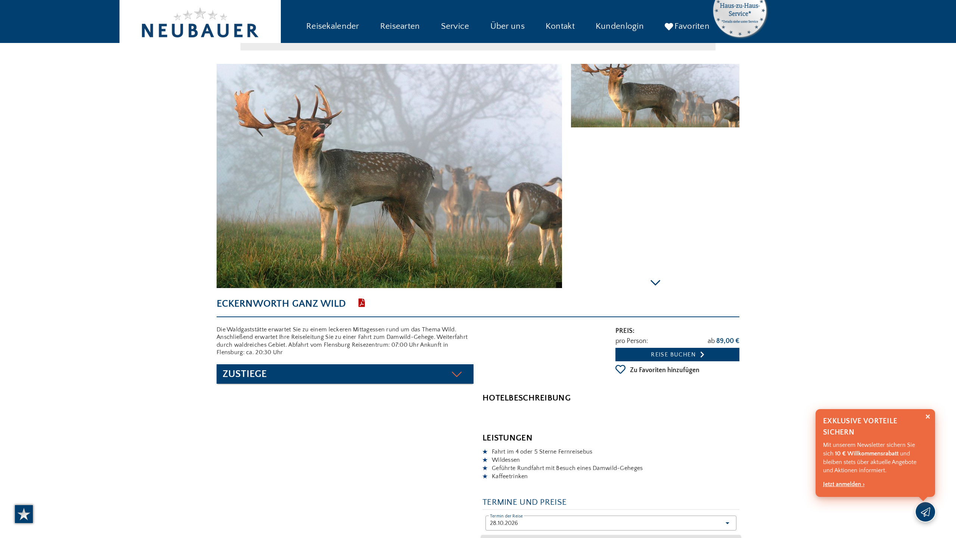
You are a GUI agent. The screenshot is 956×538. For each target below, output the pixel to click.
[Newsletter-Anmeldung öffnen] (925, 512)
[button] (332, 27)
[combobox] (610, 523)
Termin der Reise (506, 516)
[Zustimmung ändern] (24, 514)
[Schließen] (928, 416)
